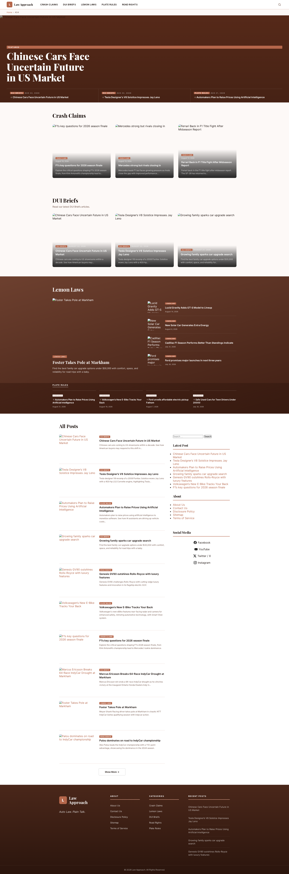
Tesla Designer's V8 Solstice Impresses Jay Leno (132, 97)
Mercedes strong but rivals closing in (139, 165)
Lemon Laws (88, 4)
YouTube (204, 549)
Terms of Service (183, 518)
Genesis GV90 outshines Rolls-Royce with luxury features (207, 853)
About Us (179, 504)
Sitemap (178, 514)
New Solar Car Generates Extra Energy (187, 325)
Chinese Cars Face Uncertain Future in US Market (48, 66)
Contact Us (180, 508)
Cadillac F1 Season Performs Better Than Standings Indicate (199, 342)
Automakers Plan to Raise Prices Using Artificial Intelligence (231, 97)
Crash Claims (49, 4)
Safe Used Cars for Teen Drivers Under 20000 (214, 401)
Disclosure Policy (184, 511)
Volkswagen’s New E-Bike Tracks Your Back (120, 401)
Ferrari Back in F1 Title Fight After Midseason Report (206, 164)
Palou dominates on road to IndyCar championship (129, 740)
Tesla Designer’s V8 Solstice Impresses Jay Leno (128, 474)
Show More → (112, 772)
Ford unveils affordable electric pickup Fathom (167, 401)
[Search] (279, 4)
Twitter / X (204, 556)
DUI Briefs (69, 4)
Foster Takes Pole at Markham (81, 362)
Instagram (204, 562)
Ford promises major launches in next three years (193, 360)
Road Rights (130, 4)
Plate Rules (109, 4)
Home (9, 12)
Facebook (204, 542)
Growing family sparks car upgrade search (206, 254)
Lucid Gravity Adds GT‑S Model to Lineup (188, 307)
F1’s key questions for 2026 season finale (79, 165)
